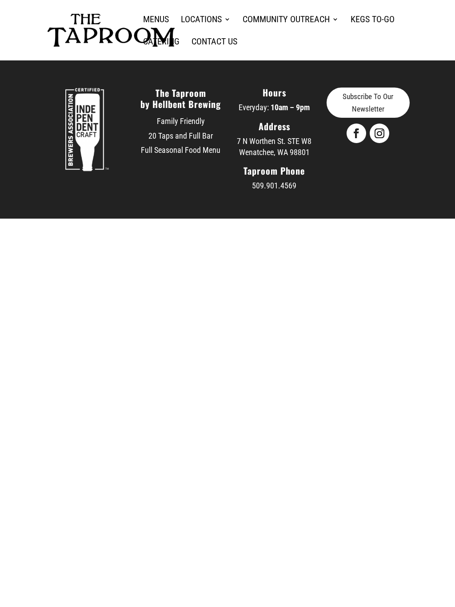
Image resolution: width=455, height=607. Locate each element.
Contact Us (214, 42)
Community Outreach (286, 20)
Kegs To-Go (373, 20)
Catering (161, 42)
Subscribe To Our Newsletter (368, 103)
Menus (156, 20)
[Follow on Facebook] (356, 133)
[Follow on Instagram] (379, 133)
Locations (201, 20)
